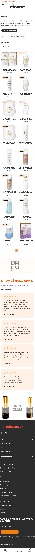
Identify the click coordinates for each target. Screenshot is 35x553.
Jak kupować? (4, 481)
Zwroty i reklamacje (6, 471)
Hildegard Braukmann (10, 30)
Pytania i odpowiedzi (6, 485)
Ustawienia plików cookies (8, 495)
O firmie (2, 447)
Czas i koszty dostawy (7, 464)
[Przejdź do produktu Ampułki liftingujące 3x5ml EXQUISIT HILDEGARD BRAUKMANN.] (26, 231)
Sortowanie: (5, 42)
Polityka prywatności (6, 492)
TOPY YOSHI (17, 407)
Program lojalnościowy (7, 451)
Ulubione (2, 512)
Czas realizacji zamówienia (8, 468)
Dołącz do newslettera (10, 532)
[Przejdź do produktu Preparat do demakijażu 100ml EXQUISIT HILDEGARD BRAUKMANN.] (9, 231)
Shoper (12, 544)
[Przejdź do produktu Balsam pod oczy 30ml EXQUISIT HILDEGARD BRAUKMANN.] (9, 133)
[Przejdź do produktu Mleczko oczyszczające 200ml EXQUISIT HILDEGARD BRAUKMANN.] (26, 206)
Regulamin (3, 488)
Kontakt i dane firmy (6, 444)
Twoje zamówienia (5, 505)
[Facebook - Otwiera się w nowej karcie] (1, 432)
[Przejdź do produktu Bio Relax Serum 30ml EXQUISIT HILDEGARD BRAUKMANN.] (26, 59)
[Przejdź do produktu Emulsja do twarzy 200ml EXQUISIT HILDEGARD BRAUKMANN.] (9, 206)
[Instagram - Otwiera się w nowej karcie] (6, 432)
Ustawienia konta (5, 509)
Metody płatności (5, 461)
